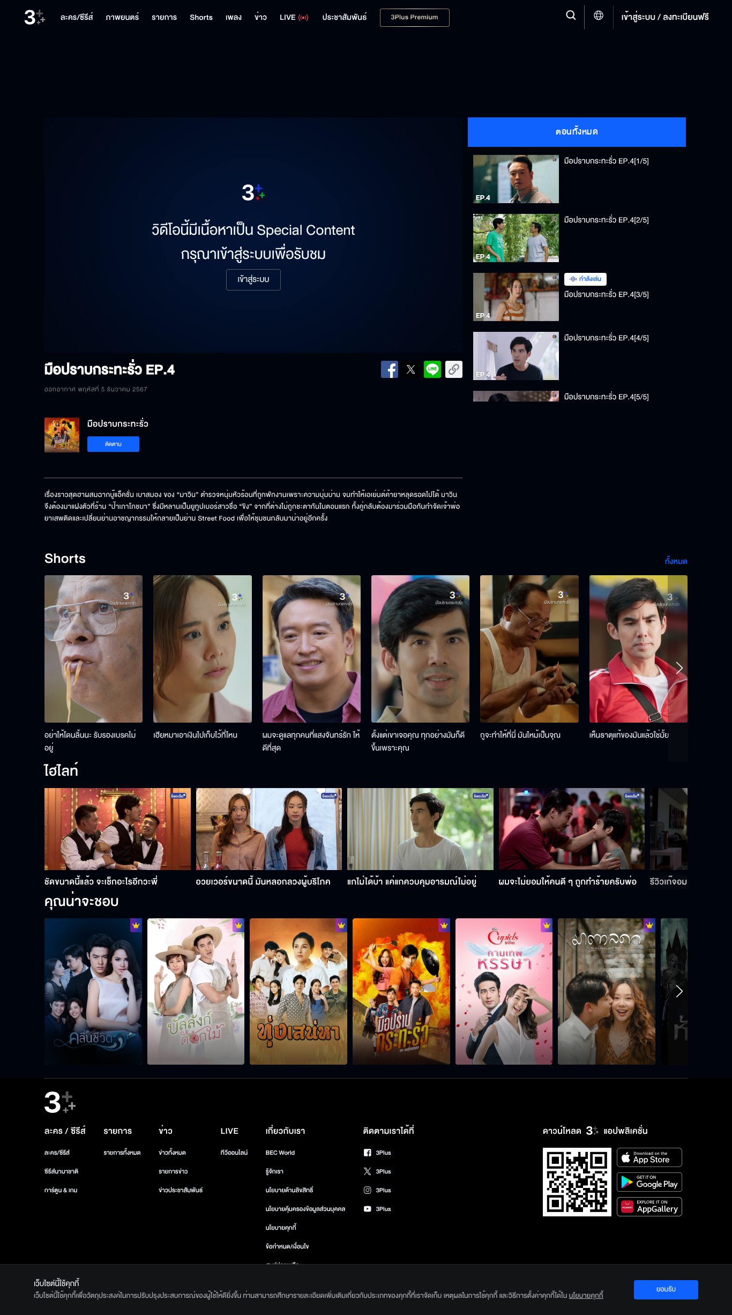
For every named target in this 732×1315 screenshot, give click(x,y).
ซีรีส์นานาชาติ (61, 1172)
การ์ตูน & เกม (61, 1190)
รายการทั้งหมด (121, 1153)
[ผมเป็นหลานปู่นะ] (196, 991)
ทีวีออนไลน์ (234, 1153)
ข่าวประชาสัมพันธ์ (181, 1190)
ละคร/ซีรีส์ (57, 1153)
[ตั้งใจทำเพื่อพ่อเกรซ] (606, 991)
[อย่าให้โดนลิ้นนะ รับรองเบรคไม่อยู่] (93, 649)
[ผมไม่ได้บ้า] (401, 991)
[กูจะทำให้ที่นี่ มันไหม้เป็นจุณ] (529, 649)
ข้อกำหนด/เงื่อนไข (287, 1247)
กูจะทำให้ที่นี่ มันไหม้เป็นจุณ (520, 735)
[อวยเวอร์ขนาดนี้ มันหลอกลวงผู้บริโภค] (269, 829)
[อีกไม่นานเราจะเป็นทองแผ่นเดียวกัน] (298, 991)
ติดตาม (113, 444)
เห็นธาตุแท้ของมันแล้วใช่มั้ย (629, 735)
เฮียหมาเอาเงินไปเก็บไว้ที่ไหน (195, 735)
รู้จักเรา (274, 1172)
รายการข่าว (173, 1172)
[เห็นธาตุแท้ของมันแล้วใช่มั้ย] (638, 649)
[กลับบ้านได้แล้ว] (504, 991)
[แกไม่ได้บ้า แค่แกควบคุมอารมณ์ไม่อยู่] (420, 829)
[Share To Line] (432, 369)
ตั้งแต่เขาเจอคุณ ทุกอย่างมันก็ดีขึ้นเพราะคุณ (418, 741)
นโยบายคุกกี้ (281, 1228)
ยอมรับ (666, 1289)
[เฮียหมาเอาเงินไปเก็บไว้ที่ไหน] (202, 649)
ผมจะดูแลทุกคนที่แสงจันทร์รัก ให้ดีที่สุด (311, 741)
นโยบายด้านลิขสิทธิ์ (289, 1190)
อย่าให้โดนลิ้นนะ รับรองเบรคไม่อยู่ (90, 741)
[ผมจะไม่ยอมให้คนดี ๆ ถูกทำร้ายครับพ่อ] (572, 829)
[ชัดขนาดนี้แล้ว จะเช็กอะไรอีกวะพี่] (117, 829)
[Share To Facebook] (389, 369)
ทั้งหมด (676, 561)
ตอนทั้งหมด (577, 132)
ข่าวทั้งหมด (172, 1153)
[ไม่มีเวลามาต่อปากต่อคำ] (93, 991)
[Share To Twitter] (411, 369)
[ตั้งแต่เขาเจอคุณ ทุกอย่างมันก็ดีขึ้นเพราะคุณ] (420, 649)
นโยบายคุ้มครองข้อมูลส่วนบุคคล (306, 1209)
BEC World (280, 1153)
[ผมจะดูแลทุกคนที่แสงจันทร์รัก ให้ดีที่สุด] (312, 649)
